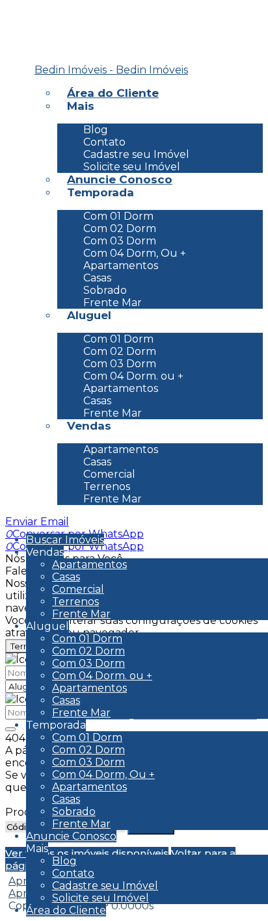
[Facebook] (28, 15)
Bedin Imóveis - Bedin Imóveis (111, 70)
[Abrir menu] (4, 521)
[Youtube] (28, 54)
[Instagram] (28, 34)
